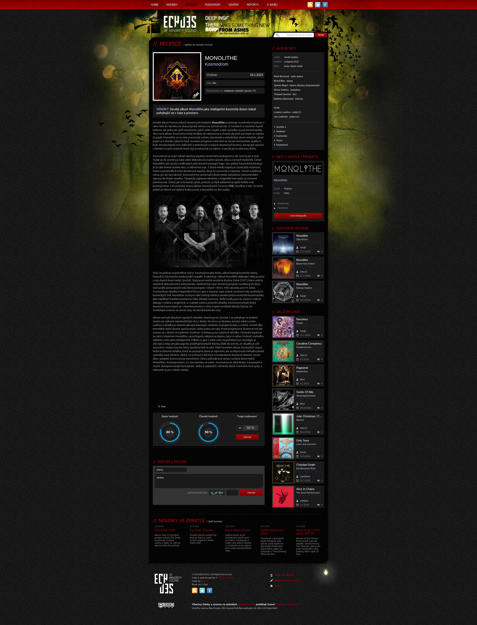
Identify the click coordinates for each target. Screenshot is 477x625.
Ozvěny (234, 5)
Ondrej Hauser (225, 578)
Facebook (283, 208)
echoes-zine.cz (246, 604)
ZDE (230, 185)
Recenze (191, 5)
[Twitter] (317, 4)
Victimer (211, 74)
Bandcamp (283, 203)
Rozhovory (213, 5)
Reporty (253, 5)
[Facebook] (325, 4)
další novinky (215, 521)
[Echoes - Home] (179, 24)
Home (155, 5)
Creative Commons (287, 604)
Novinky (172, 5)
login (278, 585)
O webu (272, 5)
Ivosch (204, 581)
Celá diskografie (298, 215)
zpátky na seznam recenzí (198, 44)
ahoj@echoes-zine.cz (287, 580)
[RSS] (310, 4)
